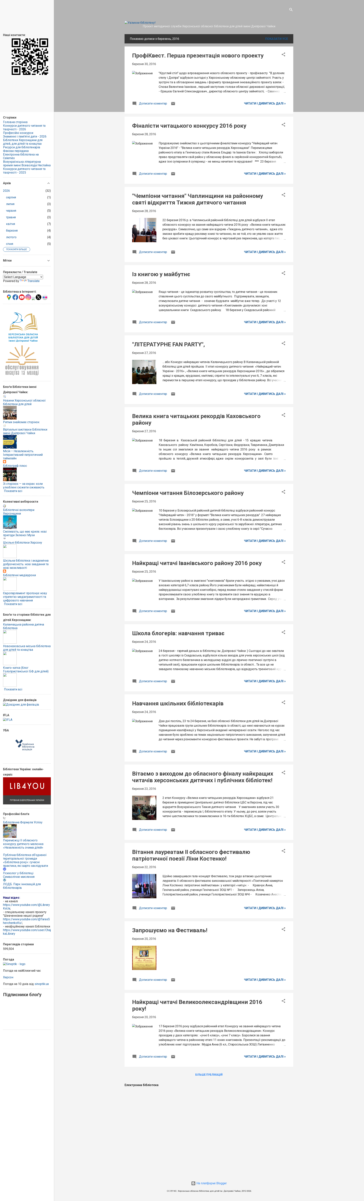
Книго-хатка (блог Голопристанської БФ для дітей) (26, 669)
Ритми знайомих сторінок (21, 422)
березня (12, 230)
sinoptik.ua (42, 984)
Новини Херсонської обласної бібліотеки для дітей (24, 402)
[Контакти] (30, 74)
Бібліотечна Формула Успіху (22, 822)
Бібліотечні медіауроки (19, 575)
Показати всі (13, 491)
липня (10, 204)
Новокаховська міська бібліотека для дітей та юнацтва (27, 648)
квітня (10, 224)
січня (9, 244)
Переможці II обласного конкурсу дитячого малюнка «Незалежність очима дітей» (23, 844)
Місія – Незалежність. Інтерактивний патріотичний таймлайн (23, 454)
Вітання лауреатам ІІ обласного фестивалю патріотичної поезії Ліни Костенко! (191, 855)
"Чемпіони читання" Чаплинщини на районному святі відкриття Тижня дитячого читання (197, 199)
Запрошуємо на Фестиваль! (169, 930)
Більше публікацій (209, 1074)
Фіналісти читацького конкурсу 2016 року (189, 125)
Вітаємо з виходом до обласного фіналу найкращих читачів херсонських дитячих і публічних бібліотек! (202, 777)
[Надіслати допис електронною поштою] (173, 105)
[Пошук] (291, 10)
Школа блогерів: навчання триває (178, 633)
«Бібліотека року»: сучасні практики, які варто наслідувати (25, 864)
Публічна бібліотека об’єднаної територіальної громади (25, 856)
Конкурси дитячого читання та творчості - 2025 (24, 170)
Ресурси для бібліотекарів (21, 147)
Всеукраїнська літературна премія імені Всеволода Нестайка (27, 163)
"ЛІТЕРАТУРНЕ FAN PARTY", (168, 344)
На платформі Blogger (211, 1183)
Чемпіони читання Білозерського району (188, 493)
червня (11, 210)
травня (11, 217)
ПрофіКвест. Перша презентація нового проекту (198, 55)
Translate (33, 281)
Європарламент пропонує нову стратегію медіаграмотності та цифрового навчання (25, 596)
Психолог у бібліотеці (18, 873)
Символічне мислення (19, 877)
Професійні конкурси (18, 133)
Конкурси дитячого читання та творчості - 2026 (24, 127)
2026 (6, 191)
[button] (283, 55)
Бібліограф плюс (15, 466)
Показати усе (276, 39)
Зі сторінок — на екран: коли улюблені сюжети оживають (23, 485)
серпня (11, 197)
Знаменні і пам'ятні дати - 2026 (24, 136)
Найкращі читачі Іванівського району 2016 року (197, 563)
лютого (11, 237)
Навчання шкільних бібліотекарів (178, 703)
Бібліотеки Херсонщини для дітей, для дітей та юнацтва (22, 141)
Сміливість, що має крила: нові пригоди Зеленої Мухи (25, 533)
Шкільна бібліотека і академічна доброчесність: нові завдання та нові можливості (26, 564)
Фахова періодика (16, 151)
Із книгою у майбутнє (161, 274)
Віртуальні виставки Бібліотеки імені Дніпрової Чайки (25, 431)
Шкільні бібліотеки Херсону (22, 542)
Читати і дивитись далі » (265, 103)
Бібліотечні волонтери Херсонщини (18, 511)
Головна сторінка (15, 122)
